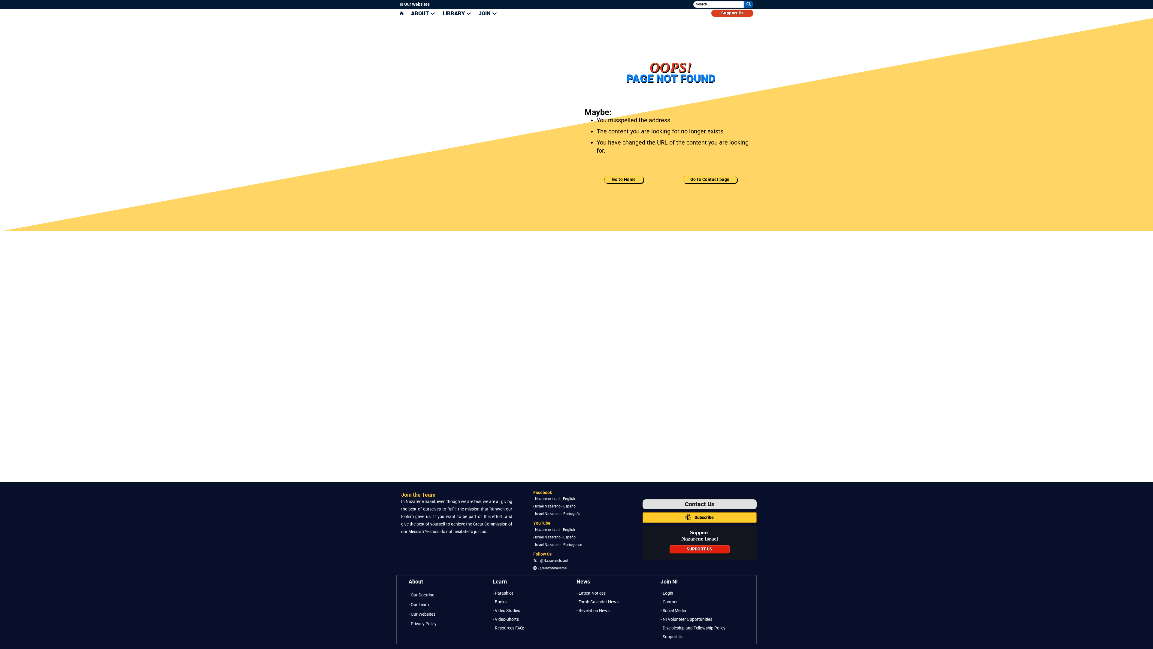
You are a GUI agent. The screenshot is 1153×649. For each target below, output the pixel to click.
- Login (667, 593)
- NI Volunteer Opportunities (686, 619)
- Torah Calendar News (597, 602)
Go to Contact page (710, 179)
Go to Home (624, 179)
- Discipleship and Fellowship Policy (693, 628)
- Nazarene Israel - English (554, 499)
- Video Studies (506, 610)
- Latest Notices (591, 593)
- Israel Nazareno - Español (554, 506)
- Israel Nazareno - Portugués (556, 514)
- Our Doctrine (421, 595)
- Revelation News (593, 610)
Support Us (732, 13)
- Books (500, 602)
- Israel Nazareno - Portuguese (557, 545)
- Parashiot (503, 593)
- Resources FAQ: (508, 628)
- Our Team (419, 604)
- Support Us (672, 636)
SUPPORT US (699, 549)
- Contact (669, 602)
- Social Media (673, 610)
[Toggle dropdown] (432, 13)
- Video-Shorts (506, 619)
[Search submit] (748, 4)
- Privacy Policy (423, 623)
